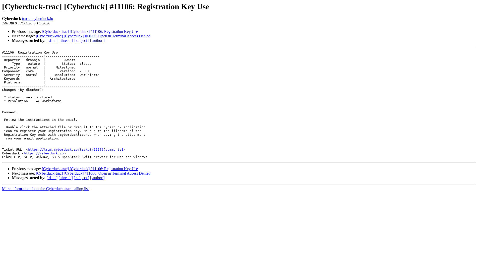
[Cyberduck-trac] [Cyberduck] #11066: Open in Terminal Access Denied (93, 36)
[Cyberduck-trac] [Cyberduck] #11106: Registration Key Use (90, 31)
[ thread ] (66, 40)
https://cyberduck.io (44, 153)
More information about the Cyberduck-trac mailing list (45, 189)
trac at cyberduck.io (37, 18)
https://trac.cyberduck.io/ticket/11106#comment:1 (75, 149)
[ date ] (52, 40)
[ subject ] (81, 40)
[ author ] (97, 40)
